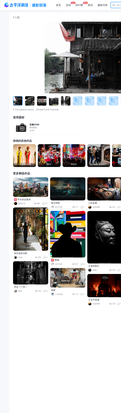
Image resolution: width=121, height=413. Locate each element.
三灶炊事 (92, 202)
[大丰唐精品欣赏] (24, 155)
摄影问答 (103, 5)
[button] (27, 58)
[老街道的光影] (30, 229)
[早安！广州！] (30, 272)
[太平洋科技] (16, 5)
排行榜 (79, 5)
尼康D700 (34, 124)
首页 (58, 5)
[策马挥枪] (67, 188)
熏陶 (57, 259)
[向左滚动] (16, 101)
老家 (53, 290)
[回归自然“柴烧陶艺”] (98, 155)
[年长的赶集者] (30, 187)
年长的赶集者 (24, 199)
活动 (68, 5)
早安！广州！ (20, 286)
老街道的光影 (20, 253)
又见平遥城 (93, 299)
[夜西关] (74, 155)
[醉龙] (49, 155)
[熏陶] (67, 234)
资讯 (90, 5)
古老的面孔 (93, 265)
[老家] (67, 278)
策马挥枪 (55, 202)
